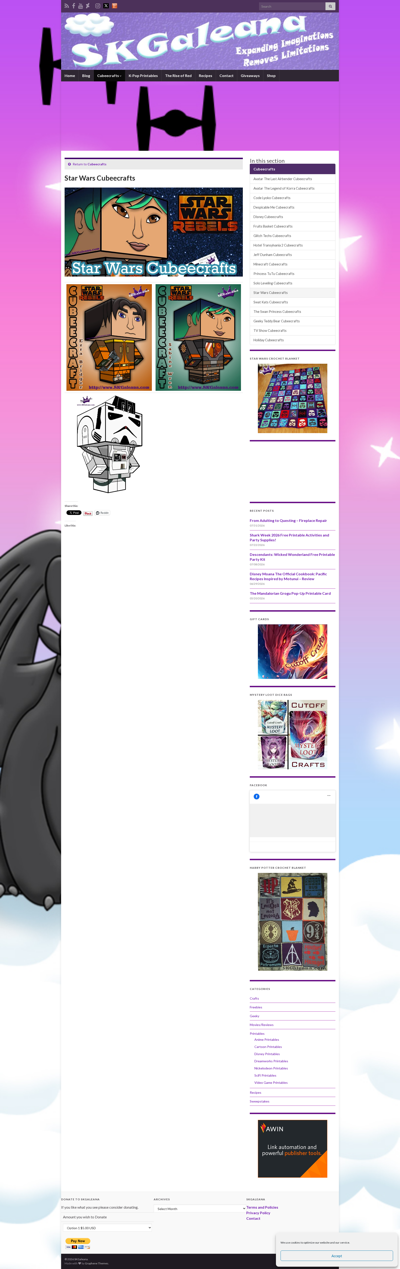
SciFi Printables (265, 1075)
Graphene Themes (96, 1263)
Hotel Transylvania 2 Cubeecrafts (278, 245)
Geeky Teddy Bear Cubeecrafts (276, 321)
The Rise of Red (178, 75)
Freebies (256, 1007)
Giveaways (250, 75)
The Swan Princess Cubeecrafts (277, 312)
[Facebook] (73, 5)
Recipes (205, 75)
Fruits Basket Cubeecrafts (273, 226)
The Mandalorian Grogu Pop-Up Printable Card (290, 593)
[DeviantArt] (87, 5)
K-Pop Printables (143, 75)
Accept (336, 1256)
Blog (86, 75)
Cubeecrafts (108, 75)
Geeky (254, 1016)
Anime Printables (266, 1039)
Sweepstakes (259, 1101)
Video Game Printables (271, 1082)
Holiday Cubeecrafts (268, 340)
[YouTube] (80, 5)
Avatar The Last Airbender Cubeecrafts (282, 179)
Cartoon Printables (268, 1047)
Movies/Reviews (262, 1025)
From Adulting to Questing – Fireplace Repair (288, 520)
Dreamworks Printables (271, 1061)
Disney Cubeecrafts (268, 217)
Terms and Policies (262, 1207)
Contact (226, 75)
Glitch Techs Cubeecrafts (272, 236)
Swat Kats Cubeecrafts (270, 302)
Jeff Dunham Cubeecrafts (272, 255)
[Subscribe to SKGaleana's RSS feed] (67, 5)
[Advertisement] (200, 116)
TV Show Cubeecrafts (270, 331)
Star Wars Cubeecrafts (270, 293)
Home (70, 75)
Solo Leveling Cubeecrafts (272, 283)
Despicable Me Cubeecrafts (273, 207)
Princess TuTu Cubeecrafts (273, 274)
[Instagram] (97, 5)
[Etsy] (114, 5)
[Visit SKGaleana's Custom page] (106, 5)
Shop (271, 75)
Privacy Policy (258, 1212)
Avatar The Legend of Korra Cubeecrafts (284, 188)
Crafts (254, 998)
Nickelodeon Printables (271, 1068)
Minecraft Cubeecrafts (270, 264)
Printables (257, 1033)
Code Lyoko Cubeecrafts (272, 198)
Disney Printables (267, 1054)
